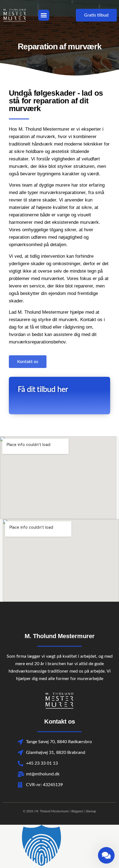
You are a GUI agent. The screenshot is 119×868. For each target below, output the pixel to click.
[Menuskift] (43, 15)
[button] (59, 846)
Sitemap (91, 811)
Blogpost (77, 811)
